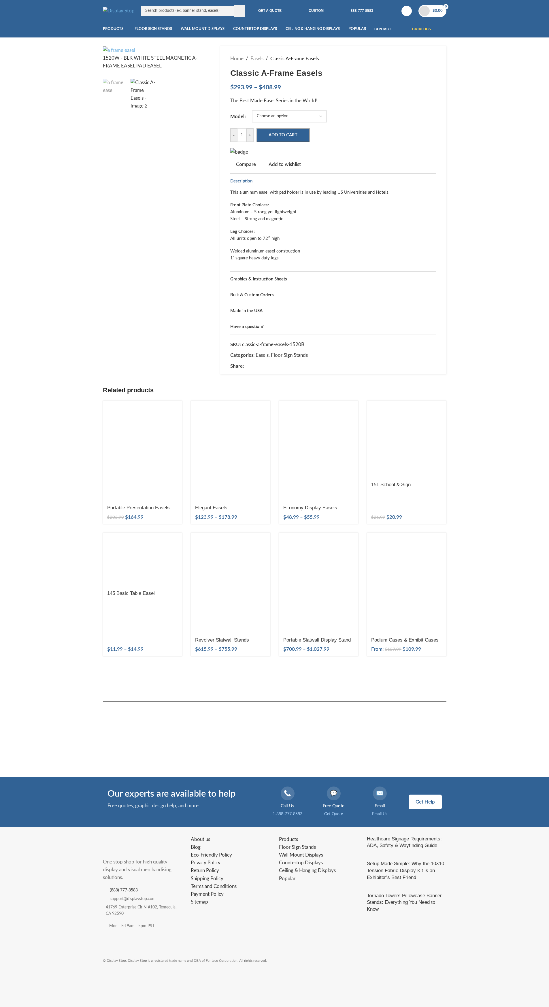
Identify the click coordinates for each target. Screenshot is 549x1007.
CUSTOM (316, 11)
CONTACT (382, 29)
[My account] (407, 11)
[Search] (239, 11)
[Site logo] (119, 10)
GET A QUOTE (270, 11)
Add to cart (283, 135)
